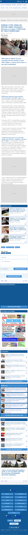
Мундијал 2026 (17, 8)
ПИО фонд (17, 247)
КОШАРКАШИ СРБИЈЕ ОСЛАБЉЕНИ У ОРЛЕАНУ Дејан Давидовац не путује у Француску (14, 440)
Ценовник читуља (16, 529)
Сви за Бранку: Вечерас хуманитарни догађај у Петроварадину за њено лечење (14, 400)
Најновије (8, 4)
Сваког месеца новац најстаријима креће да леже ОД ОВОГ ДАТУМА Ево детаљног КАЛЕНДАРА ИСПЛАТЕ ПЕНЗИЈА (14, 468)
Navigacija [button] (26, 1)
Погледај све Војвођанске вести (14, 381)
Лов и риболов (7, 509)
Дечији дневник (20, 509)
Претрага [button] (23, 1)
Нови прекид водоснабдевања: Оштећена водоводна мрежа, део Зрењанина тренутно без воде (14, 361)
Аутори (21, 529)
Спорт (24, 4)
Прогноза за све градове (14, 306)
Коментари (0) (5, 36)
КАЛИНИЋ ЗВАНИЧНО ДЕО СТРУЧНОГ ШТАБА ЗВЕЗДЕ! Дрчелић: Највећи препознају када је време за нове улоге (14, 434)
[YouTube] (16, 527)
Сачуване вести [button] (21, 1)
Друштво (19, 4)
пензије (3, 247)
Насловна (3, 20)
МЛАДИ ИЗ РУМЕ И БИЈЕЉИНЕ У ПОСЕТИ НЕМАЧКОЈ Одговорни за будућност (14, 377)
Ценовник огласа (8, 529)
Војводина (7, 503)
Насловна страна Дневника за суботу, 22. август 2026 (14, 330)
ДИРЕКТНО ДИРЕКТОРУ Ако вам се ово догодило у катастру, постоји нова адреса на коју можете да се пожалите (14, 212)
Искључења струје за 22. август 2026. (14, 411)
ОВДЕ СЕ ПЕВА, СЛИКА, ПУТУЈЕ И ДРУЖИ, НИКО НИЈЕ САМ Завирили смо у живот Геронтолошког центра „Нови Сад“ (14, 406)
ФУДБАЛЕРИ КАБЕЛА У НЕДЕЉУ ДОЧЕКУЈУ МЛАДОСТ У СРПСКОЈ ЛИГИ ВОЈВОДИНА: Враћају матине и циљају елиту (14, 429)
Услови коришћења (4, 268)
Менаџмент (3, 529)
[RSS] (18, 527)
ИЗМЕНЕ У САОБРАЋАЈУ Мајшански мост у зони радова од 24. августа (14, 371)
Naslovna (14, 523)
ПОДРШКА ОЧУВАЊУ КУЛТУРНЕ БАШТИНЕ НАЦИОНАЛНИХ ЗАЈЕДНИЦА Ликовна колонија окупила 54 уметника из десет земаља (14, 389)
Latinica (10, 520)
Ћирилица (17, 520)
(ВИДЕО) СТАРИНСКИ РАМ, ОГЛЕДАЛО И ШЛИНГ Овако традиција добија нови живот (14, 355)
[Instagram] (12, 527)
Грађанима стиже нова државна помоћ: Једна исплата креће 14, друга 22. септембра (14, 221)
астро (10, 8)
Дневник (6, 35)
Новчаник (8, 253)
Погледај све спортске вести (14, 449)
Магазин (21, 506)
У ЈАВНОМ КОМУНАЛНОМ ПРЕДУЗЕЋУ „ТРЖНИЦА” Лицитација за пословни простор (14, 395)
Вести (2, 4)
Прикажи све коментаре (14, 276)
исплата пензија (10, 247)
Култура (7, 506)
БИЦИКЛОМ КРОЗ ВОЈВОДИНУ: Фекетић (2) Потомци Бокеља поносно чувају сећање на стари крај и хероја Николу (14, 366)
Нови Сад (21, 500)
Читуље (14, 512)
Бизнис (14, 4)
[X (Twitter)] (14, 527)
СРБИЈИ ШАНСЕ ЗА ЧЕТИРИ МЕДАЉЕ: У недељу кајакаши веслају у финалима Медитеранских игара (14, 445)
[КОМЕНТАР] (6, 281)
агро (6, 8)
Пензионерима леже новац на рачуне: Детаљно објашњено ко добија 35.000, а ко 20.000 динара (14, 230)
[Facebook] (10, 527)
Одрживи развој (20, 503)
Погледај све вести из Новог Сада (14, 415)
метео (2, 8)
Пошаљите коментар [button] (20, 268)
